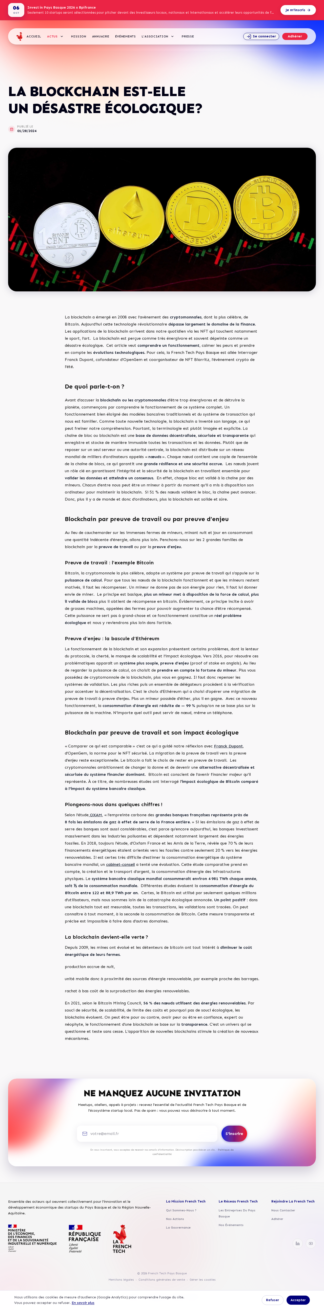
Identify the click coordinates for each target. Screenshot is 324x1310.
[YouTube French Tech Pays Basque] (311, 1243)
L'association (155, 36)
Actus (52, 36)
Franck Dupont (228, 746)
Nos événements (231, 1225)
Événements (125, 36)
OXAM (95, 814)
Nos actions (175, 1219)
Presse (188, 36)
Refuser (272, 1300)
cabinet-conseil (120, 864)
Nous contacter (283, 1210)
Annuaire (100, 36)
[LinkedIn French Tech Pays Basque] (298, 1243)
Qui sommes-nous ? (181, 1210)
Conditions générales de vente (161, 1279)
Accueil (34, 36)
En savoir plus (83, 1303)
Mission (78, 36)
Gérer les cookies (203, 1279)
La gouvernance (178, 1227)
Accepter (298, 1300)
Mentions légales (121, 1279)
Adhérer (295, 36)
